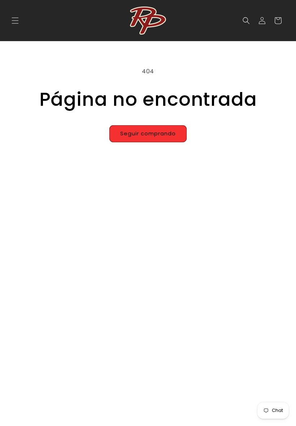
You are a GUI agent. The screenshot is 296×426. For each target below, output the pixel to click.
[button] (15, 21)
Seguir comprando (148, 133)
